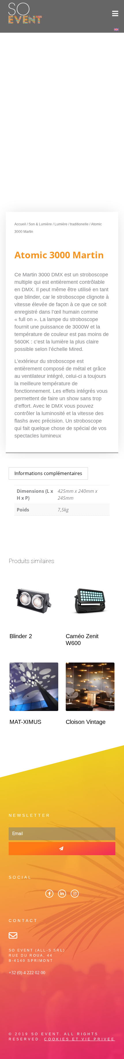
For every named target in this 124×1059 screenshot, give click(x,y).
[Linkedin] (62, 894)
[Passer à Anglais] (116, 29)
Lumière (61, 224)
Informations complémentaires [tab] (48, 473)
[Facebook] (49, 894)
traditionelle (79, 224)
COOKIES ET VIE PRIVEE (79, 1039)
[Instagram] (75, 894)
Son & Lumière (40, 224)
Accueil (20, 224)
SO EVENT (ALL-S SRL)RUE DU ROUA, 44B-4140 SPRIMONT (37, 955)
